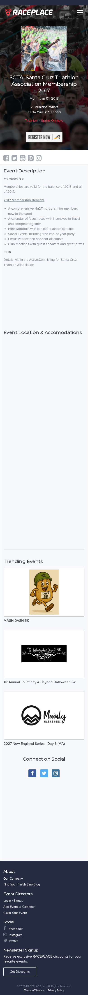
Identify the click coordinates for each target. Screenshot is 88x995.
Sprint (45, 121)
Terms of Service (34, 990)
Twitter (13, 941)
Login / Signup (13, 901)
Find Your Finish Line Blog (21, 884)
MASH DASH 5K (16, 620)
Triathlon (31, 121)
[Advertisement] (44, 298)
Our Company (13, 879)
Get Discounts (20, 972)
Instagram (15, 935)
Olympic (57, 121)
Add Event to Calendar (19, 907)
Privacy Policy (56, 990)
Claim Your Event (15, 913)
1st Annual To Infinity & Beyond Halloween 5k (40, 682)
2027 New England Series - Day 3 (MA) (34, 743)
